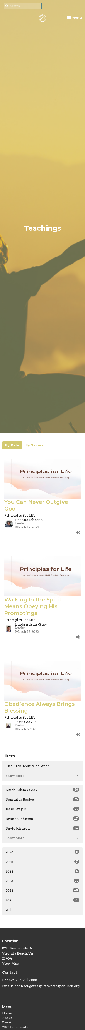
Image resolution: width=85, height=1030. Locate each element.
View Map (10, 963)
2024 (42, 871)
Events (7, 1022)
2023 (42, 881)
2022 (42, 891)
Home (7, 1013)
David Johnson (42, 828)
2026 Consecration (17, 1027)
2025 (42, 862)
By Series (35, 445)
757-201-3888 (26, 980)
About (7, 1018)
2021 (42, 900)
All (8, 910)
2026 (42, 852)
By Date (12, 445)
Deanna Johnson (42, 819)
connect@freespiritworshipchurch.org (47, 986)
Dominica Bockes (42, 799)
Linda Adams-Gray (42, 790)
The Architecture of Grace (27, 766)
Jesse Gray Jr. (42, 809)
